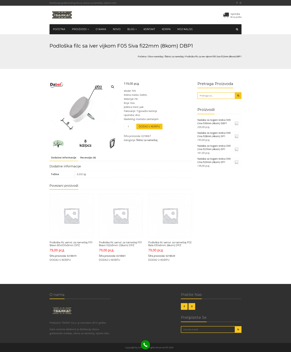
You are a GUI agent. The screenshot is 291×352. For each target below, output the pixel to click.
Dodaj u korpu (149, 126)
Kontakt (149, 29)
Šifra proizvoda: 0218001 (120, 249)
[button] (113, 87)
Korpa (166, 29)
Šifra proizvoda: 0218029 (169, 249)
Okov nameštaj (155, 56)
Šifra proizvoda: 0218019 (71, 249)
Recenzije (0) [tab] (88, 157)
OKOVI (121, 347)
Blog (131, 29)
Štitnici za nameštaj (174, 56)
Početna (59, 29)
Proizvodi (79, 29)
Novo (117, 29)
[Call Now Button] (145, 344)
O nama (101, 29)
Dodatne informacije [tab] (63, 157)
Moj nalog (185, 29)
